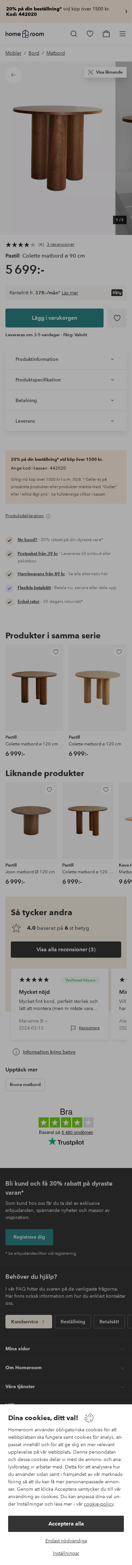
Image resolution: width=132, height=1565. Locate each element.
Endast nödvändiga (66, 1541)
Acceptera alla (66, 1523)
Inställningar (66, 1553)
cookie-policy (98, 1504)
